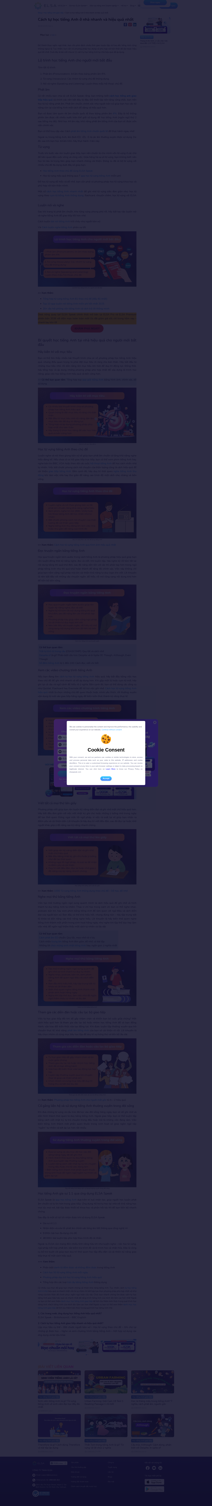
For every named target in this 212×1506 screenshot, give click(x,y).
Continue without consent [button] (111, 730)
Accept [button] (106, 778)
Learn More (110, 769)
